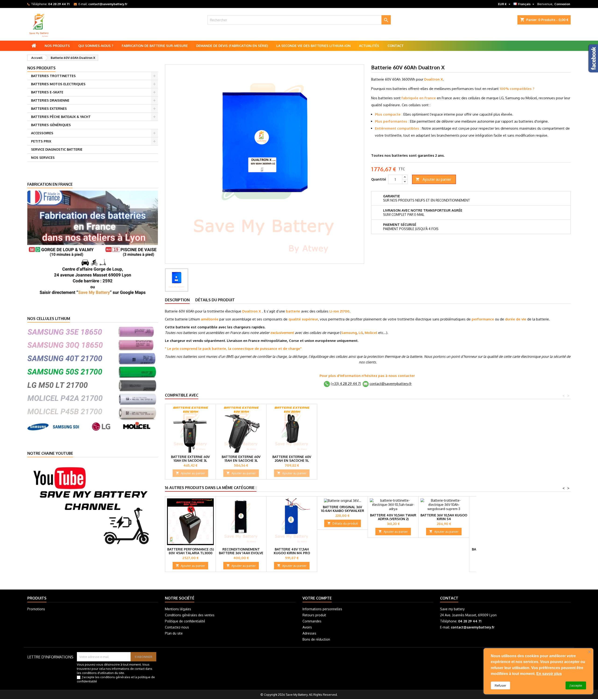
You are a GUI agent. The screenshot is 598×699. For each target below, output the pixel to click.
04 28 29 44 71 (58, 4)
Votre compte (317, 598)
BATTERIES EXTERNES (49, 108)
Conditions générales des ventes (189, 615)
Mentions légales (178, 609)
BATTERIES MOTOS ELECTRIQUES (58, 84)
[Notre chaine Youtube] (92, 505)
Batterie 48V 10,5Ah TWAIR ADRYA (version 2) (393, 517)
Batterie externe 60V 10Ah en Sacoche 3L (190, 458)
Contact (396, 46)
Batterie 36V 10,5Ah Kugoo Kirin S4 (443, 517)
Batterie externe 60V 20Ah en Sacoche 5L (291, 458)
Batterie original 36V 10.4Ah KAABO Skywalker (342, 509)
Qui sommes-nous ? (95, 46)
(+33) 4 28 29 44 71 (346, 383)
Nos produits (57, 46)
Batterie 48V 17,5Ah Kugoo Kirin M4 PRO (292, 551)
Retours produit (314, 615)
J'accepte (576, 685)
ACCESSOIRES (42, 133)
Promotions (36, 609)
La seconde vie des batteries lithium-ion (313, 46)
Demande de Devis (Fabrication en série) (232, 46)
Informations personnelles (322, 609)
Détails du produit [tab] (215, 300)
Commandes (312, 621)
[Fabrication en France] (92, 243)
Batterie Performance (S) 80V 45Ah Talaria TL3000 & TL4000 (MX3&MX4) (190, 553)
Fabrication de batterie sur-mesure (155, 46)
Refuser (500, 685)
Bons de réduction (316, 639)
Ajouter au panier (433, 179)
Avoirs (307, 627)
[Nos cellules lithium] (92, 378)
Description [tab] (177, 300)
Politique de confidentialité (185, 621)
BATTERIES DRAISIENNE (50, 100)
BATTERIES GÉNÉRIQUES (51, 125)
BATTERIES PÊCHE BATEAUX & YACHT (61, 117)
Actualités (369, 46)
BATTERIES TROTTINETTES (53, 76)
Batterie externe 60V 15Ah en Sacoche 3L (241, 458)
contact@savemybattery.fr (107, 4)
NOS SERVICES (43, 158)
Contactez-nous (177, 627)
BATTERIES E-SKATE (47, 92)
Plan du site (174, 633)
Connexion (562, 4)
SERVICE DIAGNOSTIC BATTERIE (56, 149)
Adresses (309, 633)
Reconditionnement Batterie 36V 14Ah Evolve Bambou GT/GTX (241, 553)
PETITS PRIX (41, 141)
